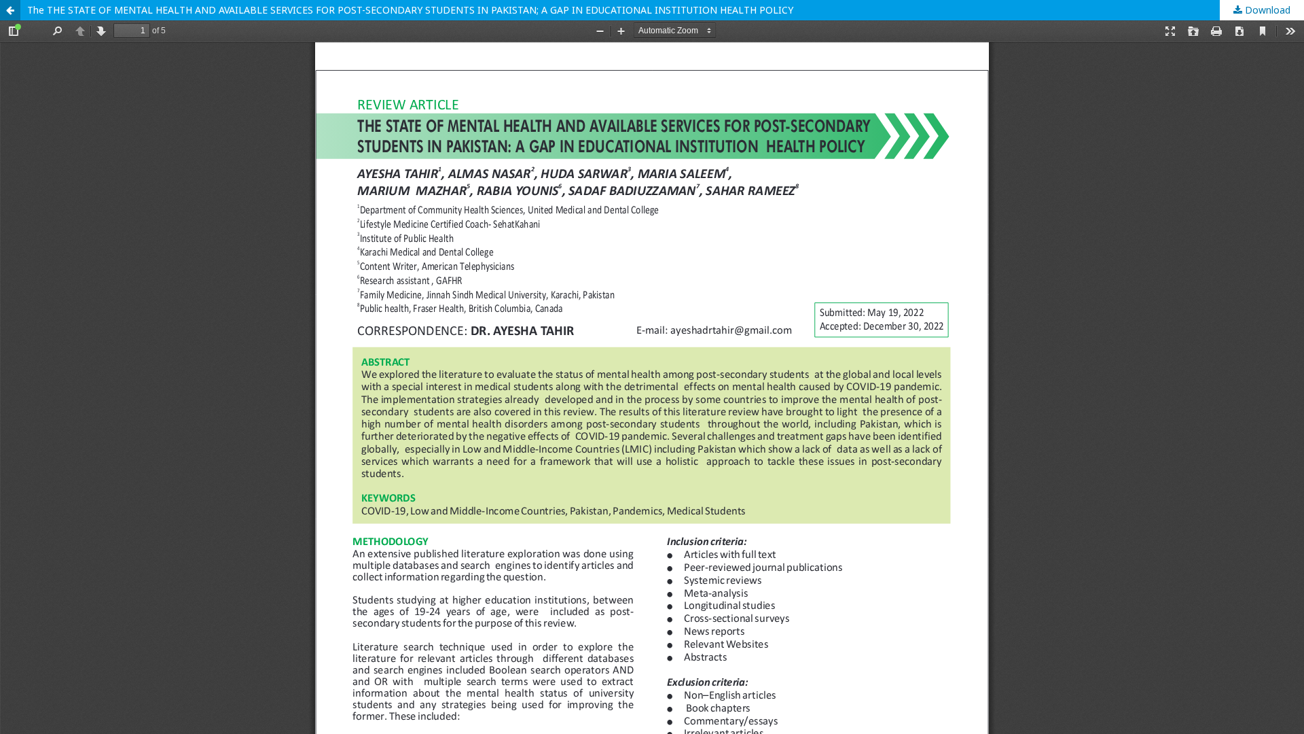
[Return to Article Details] (10, 10)
